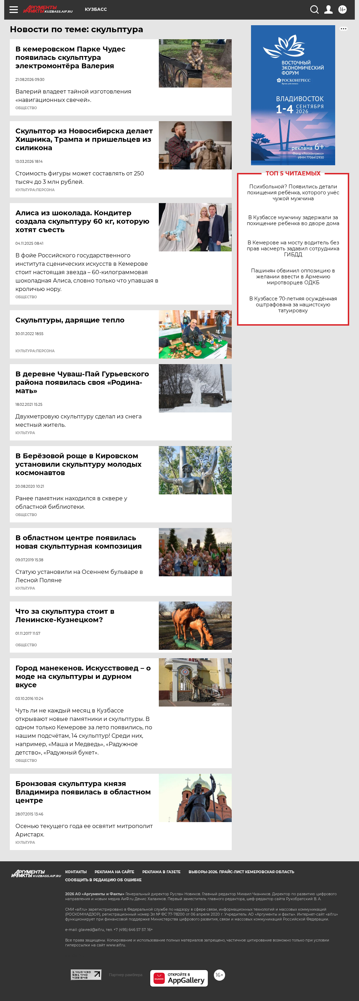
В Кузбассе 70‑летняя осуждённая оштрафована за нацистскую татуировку (293, 305)
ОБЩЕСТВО (26, 108)
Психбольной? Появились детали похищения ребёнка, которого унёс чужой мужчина (293, 193)
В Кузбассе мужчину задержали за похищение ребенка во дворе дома (293, 221)
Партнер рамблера (125, 975)
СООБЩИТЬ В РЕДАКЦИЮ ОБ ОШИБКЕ (103, 880)
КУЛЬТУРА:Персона (35, 190)
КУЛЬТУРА (25, 433)
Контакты (76, 872)
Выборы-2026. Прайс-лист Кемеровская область (241, 872)
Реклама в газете (161, 872)
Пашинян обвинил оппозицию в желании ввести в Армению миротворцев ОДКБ (293, 277)
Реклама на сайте (114, 872)
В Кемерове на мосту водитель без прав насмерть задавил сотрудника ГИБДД (293, 249)
